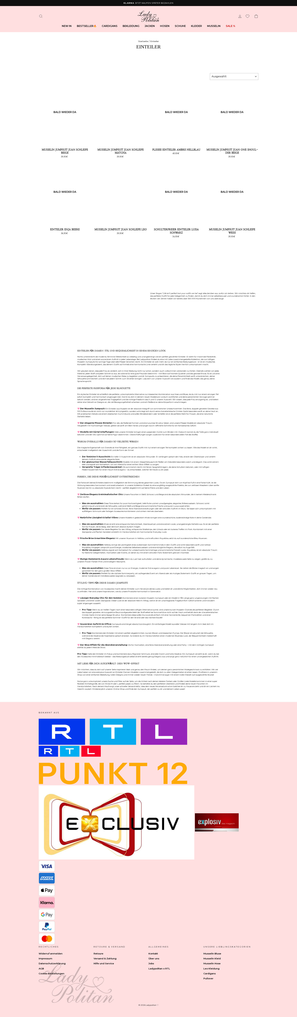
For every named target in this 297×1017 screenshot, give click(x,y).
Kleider (196, 26)
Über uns (153, 958)
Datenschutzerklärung (52, 963)
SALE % (230, 26)
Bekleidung (131, 26)
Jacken (150, 26)
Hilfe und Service (104, 963)
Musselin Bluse (212, 953)
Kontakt (153, 953)
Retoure (98, 953)
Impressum (45, 958)
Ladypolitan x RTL (159, 968)
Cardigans (109, 26)
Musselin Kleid (212, 958)
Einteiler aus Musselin (118, 408)
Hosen (165, 26)
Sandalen (81, 600)
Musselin (214, 26)
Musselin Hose (212, 963)
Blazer (187, 633)
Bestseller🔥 (87, 26)
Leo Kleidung (211, 968)
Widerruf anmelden (50, 953)
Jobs (151, 963)
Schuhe (180, 26)
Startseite (143, 41)
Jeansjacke (105, 600)
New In (67, 26)
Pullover (208, 978)
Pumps (176, 633)
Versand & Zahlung (105, 958)
